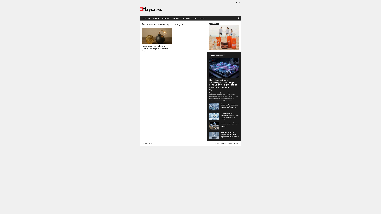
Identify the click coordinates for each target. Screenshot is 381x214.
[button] (238, 18)
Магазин (165, 18)
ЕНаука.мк (145, 51)
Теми (195, 18)
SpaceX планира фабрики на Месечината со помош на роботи (230, 124)
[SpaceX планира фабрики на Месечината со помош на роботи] (214, 125)
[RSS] (240, 2)
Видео (202, 18)
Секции (156, 18)
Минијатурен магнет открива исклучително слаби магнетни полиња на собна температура (230, 135)
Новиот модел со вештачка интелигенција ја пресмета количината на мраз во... (230, 105)
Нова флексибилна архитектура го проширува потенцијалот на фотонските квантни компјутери (223, 83)
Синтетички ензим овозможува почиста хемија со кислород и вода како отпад (230, 116)
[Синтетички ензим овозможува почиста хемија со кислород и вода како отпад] (214, 116)
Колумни (186, 18)
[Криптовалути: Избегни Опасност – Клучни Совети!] (157, 36)
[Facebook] (236, 2)
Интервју (175, 18)
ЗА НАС (217, 143)
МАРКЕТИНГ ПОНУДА (226, 143)
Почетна (146, 18)
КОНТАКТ (236, 143)
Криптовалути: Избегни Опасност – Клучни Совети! (155, 47)
